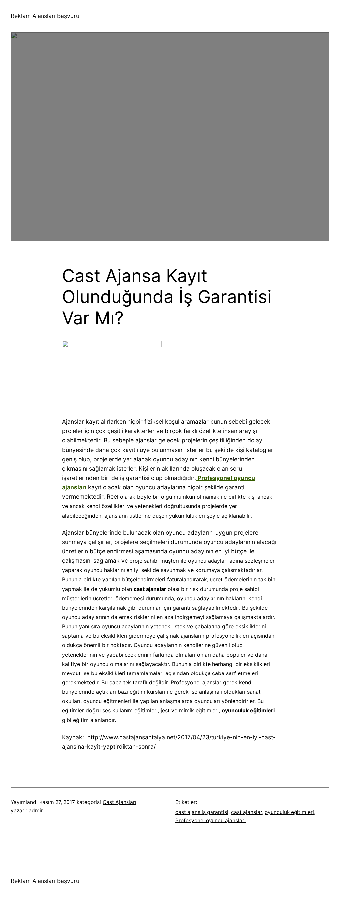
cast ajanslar (246, 812)
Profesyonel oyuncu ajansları (210, 820)
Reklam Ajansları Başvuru (45, 15)
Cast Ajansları (119, 802)
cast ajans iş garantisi (201, 812)
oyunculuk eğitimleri (289, 812)
